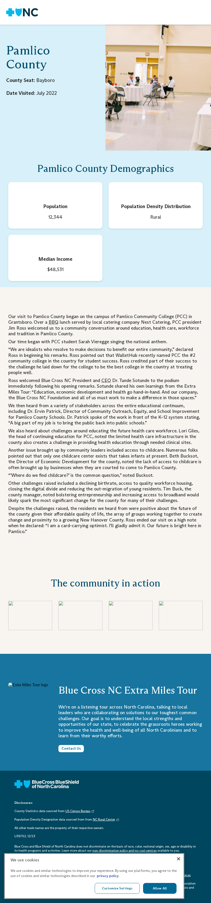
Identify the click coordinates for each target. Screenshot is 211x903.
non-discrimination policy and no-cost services (124, 850)
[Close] (178, 858)
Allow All (160, 888)
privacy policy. (108, 876)
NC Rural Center (104, 819)
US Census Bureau (77, 811)
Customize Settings (117, 888)
